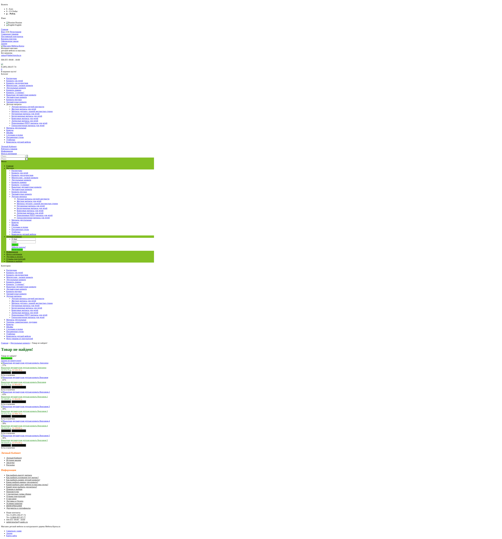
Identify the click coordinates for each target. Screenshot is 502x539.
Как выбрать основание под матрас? (22, 477)
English (18, 25)
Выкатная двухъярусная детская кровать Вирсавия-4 (24, 426)
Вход (3, 32)
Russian (18, 22)
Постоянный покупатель (12, 36)
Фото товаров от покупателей (19, 338)
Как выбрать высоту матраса (19, 475)
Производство (12, 492)
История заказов (13, 460)
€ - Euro (9, 9)
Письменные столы (15, 137)
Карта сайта (11, 536)
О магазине (11, 499)
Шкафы (9, 132)
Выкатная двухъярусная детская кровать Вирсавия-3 (24, 411)
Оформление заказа (9, 41)
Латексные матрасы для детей (25, 121)
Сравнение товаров (9, 34)
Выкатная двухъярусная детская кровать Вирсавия (23, 382)
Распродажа (11, 78)
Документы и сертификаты (18, 508)
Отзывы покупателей (15, 259)
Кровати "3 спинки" (15, 92)
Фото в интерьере (9, 153)
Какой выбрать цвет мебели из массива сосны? (27, 484)
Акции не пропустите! (11, 360)
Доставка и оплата (14, 256)
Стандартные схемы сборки (18, 494)
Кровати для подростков (17, 83)
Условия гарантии (14, 503)
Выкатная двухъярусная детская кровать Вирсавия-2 (24, 397)
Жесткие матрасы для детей (24, 109)
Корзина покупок (9, 39)
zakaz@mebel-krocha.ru (11, 55)
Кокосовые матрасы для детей (25, 118)
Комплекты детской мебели (18, 142)
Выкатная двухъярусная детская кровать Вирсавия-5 (24, 440)
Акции (4, 43)
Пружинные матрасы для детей (25, 114)
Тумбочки (10, 140)
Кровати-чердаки (14, 99)
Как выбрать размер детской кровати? (23, 480)
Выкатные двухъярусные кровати (21, 95)
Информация (7, 151)
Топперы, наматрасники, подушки (21, 322)
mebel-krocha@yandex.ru (17, 522)
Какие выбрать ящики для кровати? (22, 482)
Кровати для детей (14, 81)
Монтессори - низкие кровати (19, 85)
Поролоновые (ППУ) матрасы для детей (29, 123)
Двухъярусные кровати (16, 97)
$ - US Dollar (12, 11)
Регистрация (15, 32)
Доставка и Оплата (14, 501)
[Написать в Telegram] (2, 64)
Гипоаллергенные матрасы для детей (28, 125)
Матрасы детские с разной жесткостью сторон (32, 111)
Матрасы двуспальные (16, 128)
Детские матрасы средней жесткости (28, 107)
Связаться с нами (14, 531)
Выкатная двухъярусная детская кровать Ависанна (23, 368)
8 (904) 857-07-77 (18, 517)
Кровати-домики (13, 90)
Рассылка (10, 465)
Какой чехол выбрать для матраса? (21, 487)
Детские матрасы (14, 296)
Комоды (9, 130)
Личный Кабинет (9, 146)
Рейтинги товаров (9, 149)
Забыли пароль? (19, 247)
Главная (4, 29)
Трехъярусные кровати (16, 102)
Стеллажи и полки (14, 135)
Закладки (10, 462)
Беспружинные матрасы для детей (27, 116)
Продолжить (6, 358)
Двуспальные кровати (16, 88)
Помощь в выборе (14, 261)
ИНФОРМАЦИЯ (14, 506)
